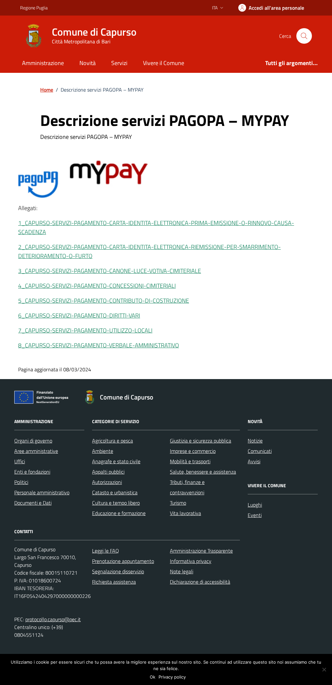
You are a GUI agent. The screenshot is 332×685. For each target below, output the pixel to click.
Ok (152, 676)
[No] (324, 669)
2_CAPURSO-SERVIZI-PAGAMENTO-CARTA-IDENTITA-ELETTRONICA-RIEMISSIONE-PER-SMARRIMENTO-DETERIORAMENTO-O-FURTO (149, 251)
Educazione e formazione (119, 513)
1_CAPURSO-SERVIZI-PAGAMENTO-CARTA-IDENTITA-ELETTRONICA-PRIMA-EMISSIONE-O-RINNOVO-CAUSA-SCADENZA (156, 227)
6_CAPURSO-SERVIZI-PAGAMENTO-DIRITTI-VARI (79, 315)
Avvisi (254, 461)
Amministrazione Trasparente (201, 551)
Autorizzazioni (107, 482)
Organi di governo (33, 440)
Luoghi (255, 505)
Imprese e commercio (193, 451)
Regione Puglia (34, 7)
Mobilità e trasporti (190, 461)
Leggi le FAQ (105, 551)
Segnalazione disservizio (118, 571)
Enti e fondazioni (32, 472)
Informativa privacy (190, 561)
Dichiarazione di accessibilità (200, 582)
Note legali (181, 571)
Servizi (119, 63)
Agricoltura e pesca (112, 440)
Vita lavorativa (185, 513)
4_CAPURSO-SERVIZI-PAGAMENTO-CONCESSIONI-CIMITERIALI (97, 285)
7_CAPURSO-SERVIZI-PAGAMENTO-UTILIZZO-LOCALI (85, 330)
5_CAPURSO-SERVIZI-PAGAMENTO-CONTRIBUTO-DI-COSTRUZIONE (103, 300)
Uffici (19, 461)
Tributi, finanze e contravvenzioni (187, 487)
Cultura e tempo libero (116, 503)
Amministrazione (43, 63)
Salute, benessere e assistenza (203, 472)
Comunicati (260, 451)
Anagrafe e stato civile (116, 461)
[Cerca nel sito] (304, 36)
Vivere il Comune (163, 63)
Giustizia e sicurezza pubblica (200, 440)
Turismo (178, 503)
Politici (21, 482)
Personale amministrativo (41, 492)
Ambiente (102, 451)
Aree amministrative (36, 451)
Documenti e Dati (33, 503)
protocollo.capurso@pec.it (53, 619)
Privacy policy (172, 676)
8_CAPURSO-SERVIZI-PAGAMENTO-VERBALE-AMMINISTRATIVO (98, 345)
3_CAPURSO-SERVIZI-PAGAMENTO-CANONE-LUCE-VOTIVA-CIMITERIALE (109, 270)
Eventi (255, 515)
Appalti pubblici (108, 472)
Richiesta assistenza (114, 582)
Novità (87, 63)
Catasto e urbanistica (114, 492)
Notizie (255, 440)
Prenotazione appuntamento (123, 561)
